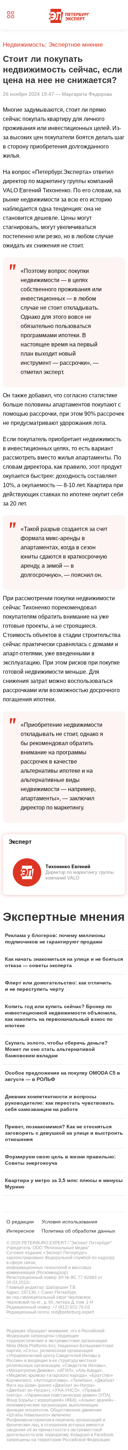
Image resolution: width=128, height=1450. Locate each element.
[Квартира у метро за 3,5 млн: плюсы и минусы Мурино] (64, 1184)
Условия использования (69, 1221)
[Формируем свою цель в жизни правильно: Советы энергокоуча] (64, 1160)
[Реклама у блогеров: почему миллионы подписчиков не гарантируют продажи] (64, 939)
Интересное (20, 1231)
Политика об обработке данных (78, 1231)
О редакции (20, 1221)
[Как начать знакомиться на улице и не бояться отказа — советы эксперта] (64, 962)
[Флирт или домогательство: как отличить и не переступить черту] (64, 986)
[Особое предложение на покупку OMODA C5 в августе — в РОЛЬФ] (64, 1076)
